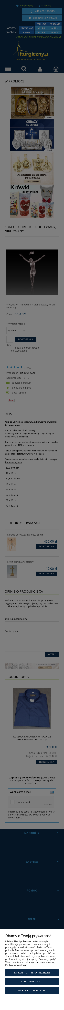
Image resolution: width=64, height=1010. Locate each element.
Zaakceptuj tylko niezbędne (32, 972)
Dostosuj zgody (32, 981)
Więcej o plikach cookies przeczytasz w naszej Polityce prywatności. (30, 963)
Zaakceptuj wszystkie (32, 990)
